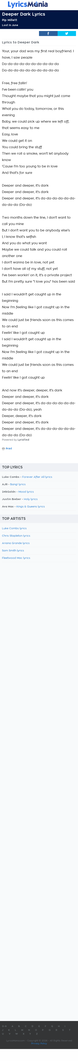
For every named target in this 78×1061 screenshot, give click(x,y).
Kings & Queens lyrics (30, 506)
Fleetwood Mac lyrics (16, 558)
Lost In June (10, 25)
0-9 (4, 1026)
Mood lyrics (26, 492)
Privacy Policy (39, 1043)
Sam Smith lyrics (13, 550)
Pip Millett (9, 20)
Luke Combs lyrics (14, 528)
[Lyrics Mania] (39, 4)
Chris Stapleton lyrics (16, 536)
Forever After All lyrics (37, 477)
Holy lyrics (31, 499)
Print (9, 448)
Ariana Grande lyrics (16, 543)
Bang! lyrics (18, 484)
